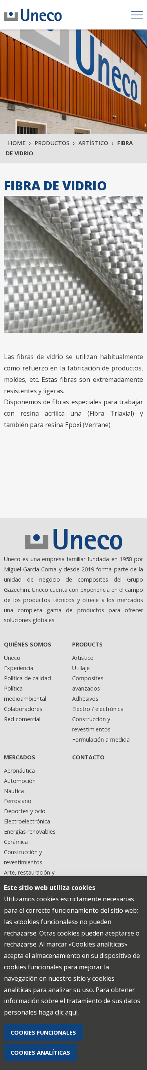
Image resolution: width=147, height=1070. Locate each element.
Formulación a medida (101, 739)
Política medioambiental (25, 693)
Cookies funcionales (43, 1032)
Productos (51, 143)
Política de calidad (27, 678)
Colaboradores (23, 709)
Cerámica (16, 841)
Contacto (88, 757)
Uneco (12, 657)
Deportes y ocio (24, 811)
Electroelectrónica (27, 821)
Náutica (14, 791)
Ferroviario (17, 801)
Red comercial (22, 719)
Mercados (19, 757)
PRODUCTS (87, 644)
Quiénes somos (27, 644)
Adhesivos (85, 698)
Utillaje (81, 668)
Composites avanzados (87, 683)
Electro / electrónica (97, 709)
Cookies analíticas (40, 1052)
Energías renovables (30, 831)
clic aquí (66, 1012)
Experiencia (18, 668)
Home (16, 143)
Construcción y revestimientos (91, 724)
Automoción (20, 781)
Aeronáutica (19, 770)
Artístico (93, 143)
